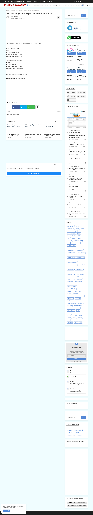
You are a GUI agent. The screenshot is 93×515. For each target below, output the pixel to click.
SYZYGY (69, 315)
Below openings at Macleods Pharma (33, 135)
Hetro (68, 243)
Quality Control (81, 303)
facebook (72, 92)
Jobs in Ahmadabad (72, 262)
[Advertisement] (35, 31)
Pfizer (80, 291)
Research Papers (71, 308)
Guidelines (23, 1)
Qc (77, 300)
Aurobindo (80, 231)
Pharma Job (75, 293)
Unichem (80, 317)
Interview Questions (71, 247)
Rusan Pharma (70, 310)
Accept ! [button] (6, 510)
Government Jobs (78, 240)
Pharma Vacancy (80, 296)
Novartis (69, 291)
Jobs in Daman (81, 267)
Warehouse (70, 322)
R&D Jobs (69, 305)
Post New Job (30, 1)
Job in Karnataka (81, 257)
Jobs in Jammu (79, 269)
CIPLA (68, 238)
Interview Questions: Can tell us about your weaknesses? (81, 59)
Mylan (75, 284)
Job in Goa (76, 255)
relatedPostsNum (72, 505)
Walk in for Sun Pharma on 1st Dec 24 (77, 160)
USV (68, 320)
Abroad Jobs (70, 226)
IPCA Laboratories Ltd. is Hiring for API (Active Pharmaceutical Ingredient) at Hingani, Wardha (77, 135)
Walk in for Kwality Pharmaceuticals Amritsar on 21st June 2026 (77, 188)
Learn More (12, 507)
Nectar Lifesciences (71, 286)
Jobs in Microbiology (72, 272)
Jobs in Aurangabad (72, 264)
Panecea (75, 291)
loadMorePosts (71, 502)
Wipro (76, 322)
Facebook (16, 107)
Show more (58, 121)
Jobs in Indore (70, 269)
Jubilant (69, 279)
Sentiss (77, 310)
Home (6, 1)
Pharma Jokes (70, 296)
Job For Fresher (70, 250)
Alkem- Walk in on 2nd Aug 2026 (77, 144)
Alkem (68, 231)
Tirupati (69, 317)
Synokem (83, 312)
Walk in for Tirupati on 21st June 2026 (77, 205)
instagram (72, 96)
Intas (78, 243)
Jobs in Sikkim (78, 276)
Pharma (69, 293)
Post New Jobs (47, 5)
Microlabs (69, 284)
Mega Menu (57, 5)
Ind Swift (73, 243)
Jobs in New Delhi (80, 274)
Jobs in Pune (70, 276)
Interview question (71, 245)
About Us (37, 1)
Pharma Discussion (14, 1)
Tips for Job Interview (70, 57)
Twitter (24, 107)
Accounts (77, 226)
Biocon (78, 233)
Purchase (69, 300)
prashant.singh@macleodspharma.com (15, 78)
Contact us (52, 1)
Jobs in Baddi (82, 264)
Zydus (80, 322)
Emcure (79, 238)
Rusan (78, 308)
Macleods (12, 10)
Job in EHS (69, 255)
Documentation (45, 1)
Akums (77, 228)
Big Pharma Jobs (71, 233)
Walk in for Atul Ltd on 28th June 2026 (77, 214)
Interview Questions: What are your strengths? (71, 77)
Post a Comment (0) (34, 173)
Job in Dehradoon (71, 252)
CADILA (79, 235)
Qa (74, 300)
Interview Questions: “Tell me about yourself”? (81, 77)
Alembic (82, 228)
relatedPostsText (82, 505)
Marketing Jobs (78, 281)
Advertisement (70, 228)
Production (78, 298)
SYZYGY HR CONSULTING (78, 315)
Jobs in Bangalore (71, 267)
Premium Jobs (70, 298)
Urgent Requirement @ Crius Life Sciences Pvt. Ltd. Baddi (77, 152)
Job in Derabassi (81, 252)
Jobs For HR (79, 260)
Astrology (74, 231)
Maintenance (70, 281)
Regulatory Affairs (78, 305)
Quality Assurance (71, 303)
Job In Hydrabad (71, 257)
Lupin (74, 279)
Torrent (74, 317)
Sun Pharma (70, 312)
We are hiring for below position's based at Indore (14, 135)
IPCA (79, 247)
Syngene (77, 312)
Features (66, 5)
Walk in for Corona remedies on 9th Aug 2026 (77, 169)
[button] (87, 5)
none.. (79, 288)
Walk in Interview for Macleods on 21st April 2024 (52, 135)
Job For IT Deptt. (79, 250)
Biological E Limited (71, 235)
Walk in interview (74, 320)
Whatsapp (31, 107)
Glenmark (69, 240)
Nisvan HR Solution (71, 288)
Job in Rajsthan (70, 260)
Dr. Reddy (74, 238)
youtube (83, 96)
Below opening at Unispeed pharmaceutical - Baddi (75, 179)
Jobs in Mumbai (71, 274)
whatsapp (82, 92)
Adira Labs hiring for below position (75, 197)
